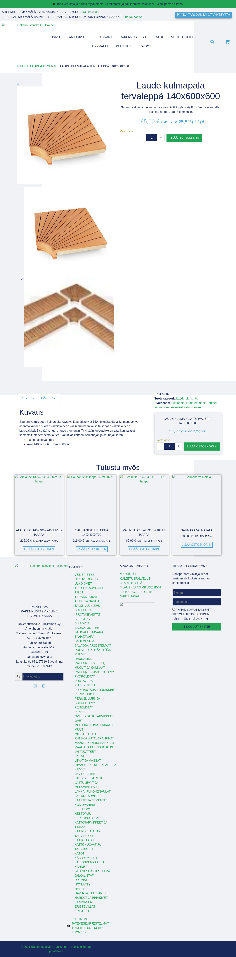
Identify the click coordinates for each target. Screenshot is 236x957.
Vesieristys (84, 574)
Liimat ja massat (88, 760)
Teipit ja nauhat (88, 601)
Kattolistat (84, 840)
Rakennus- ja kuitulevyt (95, 672)
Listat (79, 756)
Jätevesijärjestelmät (93, 871)
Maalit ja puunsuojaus (94, 747)
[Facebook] (35, 686)
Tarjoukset (77, 37)
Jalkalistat (84, 875)
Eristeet (82, 911)
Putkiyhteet (85, 685)
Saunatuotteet (88, 627)
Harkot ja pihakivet (91, 897)
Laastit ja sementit (91, 800)
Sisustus (82, 619)
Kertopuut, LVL (87, 818)
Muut (79, 729)
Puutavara (103, 37)
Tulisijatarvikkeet (90, 588)
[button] (212, 42)
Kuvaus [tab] (27, 398)
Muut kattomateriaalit (94, 725)
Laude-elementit (44, 66)
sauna (159, 407)
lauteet (212, 402)
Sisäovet (82, 623)
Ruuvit (80, 654)
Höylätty (83, 884)
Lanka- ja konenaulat (93, 791)
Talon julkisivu (87, 605)
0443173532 (133, 16)
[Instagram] (43, 686)
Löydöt (145, 46)
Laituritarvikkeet (90, 796)
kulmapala (178, 402)
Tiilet (79, 592)
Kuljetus (123, 46)
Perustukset (86, 694)
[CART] (227, 41)
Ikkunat (81, 880)
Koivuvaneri (85, 804)
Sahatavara (84, 636)
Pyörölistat (85, 676)
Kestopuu (83, 813)
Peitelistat (84, 707)
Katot (159, 37)
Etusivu (53, 37)
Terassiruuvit (87, 596)
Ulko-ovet (83, 583)
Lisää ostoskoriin (184, 138)
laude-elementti (196, 402)
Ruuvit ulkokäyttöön (93, 650)
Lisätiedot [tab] (48, 398)
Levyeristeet (86, 773)
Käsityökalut (86, 857)
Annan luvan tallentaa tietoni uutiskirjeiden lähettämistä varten (193, 614)
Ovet (79, 720)
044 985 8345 (90, 12)
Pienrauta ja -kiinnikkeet (95, 689)
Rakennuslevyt (133, 37)
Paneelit (82, 711)
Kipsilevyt (83, 809)
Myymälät (100, 46)
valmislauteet (193, 407)
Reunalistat (85, 658)
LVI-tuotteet (85, 751)
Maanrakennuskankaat (94, 742)
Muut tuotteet (183, 37)
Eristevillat (85, 906)
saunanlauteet (173, 407)
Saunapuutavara (89, 632)
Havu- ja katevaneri (91, 893)
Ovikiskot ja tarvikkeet (94, 716)
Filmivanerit (85, 902)
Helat (79, 888)
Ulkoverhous (86, 579)
